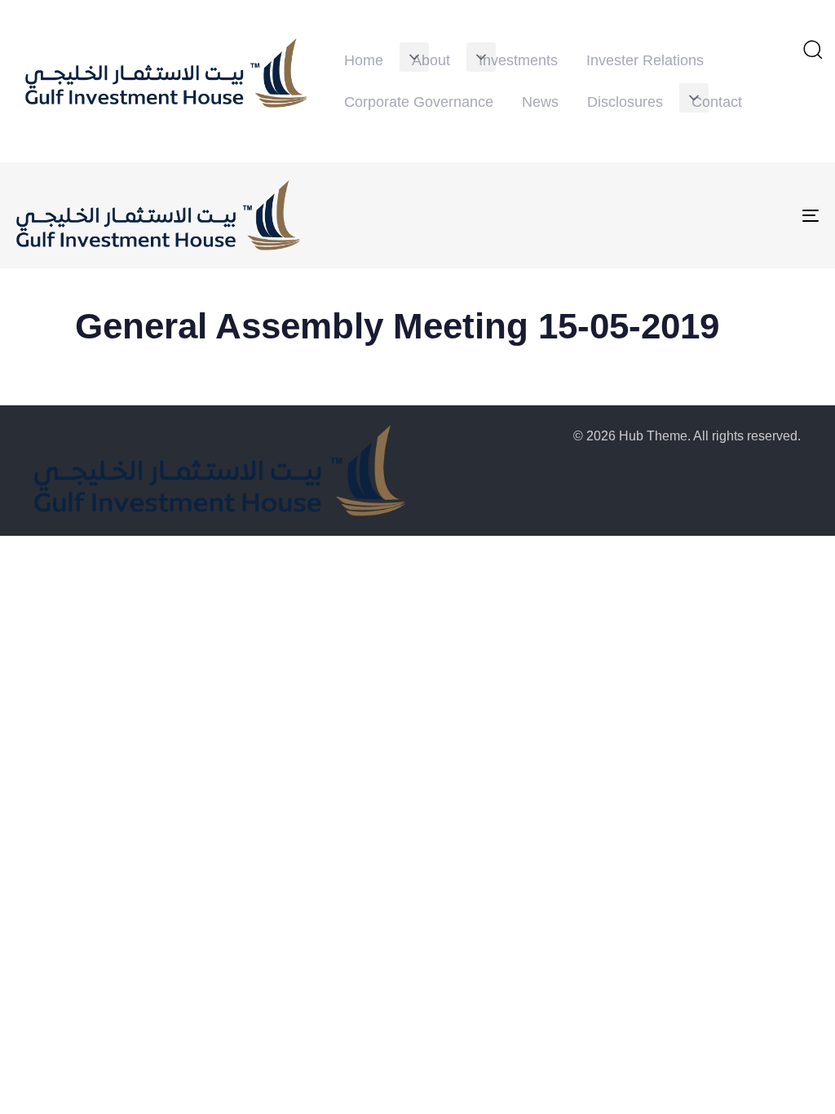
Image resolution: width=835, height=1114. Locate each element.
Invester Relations (645, 60)
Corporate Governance (418, 102)
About (431, 60)
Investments (518, 60)
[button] (414, 57)
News (540, 102)
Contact (716, 102)
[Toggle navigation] (685, 215)
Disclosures (625, 102)
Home (363, 60)
